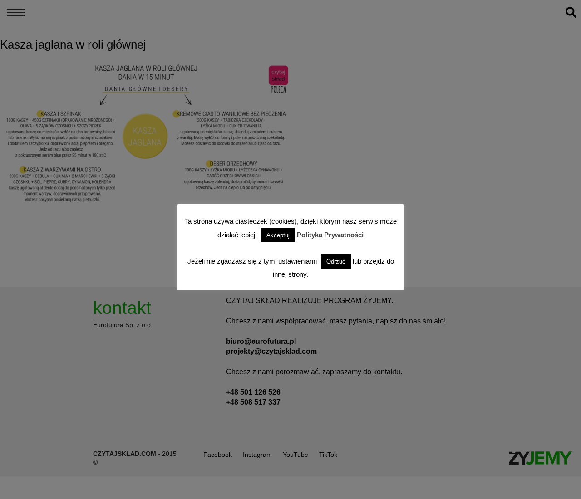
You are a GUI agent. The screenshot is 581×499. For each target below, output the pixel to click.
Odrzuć (335, 261)
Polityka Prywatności (330, 235)
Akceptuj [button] (278, 235)
